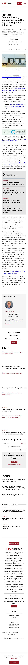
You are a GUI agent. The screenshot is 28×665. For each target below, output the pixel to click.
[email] (19, 49)
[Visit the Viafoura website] (23, 449)
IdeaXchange (5, 11)
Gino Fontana (14, 39)
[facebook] (9, 49)
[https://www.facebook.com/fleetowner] (12, 618)
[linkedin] (11, 49)
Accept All (14, 662)
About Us (4, 632)
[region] (14, 447)
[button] (3, 3)
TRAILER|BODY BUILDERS (13, 627)
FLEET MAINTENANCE (14, 624)
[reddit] (16, 49)
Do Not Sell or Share (15, 632)
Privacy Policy (5, 634)
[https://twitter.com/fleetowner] (15, 618)
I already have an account (14, 464)
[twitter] (14, 49)
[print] (25, 49)
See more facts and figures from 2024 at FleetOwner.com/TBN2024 (14, 141)
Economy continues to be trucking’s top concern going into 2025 (14, 106)
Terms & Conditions (12, 634)
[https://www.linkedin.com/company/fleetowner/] (13, 618)
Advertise (8, 632)
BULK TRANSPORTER (14, 625)
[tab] (6, 444)
